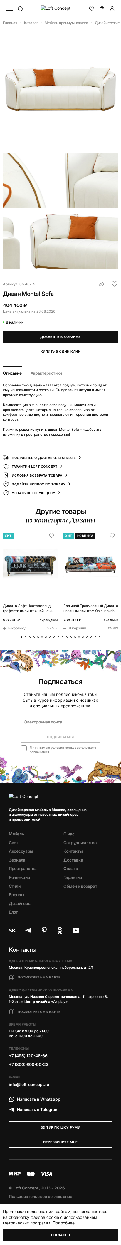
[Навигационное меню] (9, 9)
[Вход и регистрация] (112, 9)
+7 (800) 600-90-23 (28, 1064)
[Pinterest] (44, 930)
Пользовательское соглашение (40, 1196)
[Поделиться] (101, 284)
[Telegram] (28, 930)
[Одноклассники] (59, 930)
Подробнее (64, 1222)
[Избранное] (92, 9)
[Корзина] (102, 9)
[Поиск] (20, 9)
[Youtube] (75, 930)
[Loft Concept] (60, 8)
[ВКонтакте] (12, 930)
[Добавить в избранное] (114, 284)
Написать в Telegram (38, 1109)
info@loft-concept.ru (29, 1084)
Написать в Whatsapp (38, 1099)
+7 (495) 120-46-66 (28, 1055)
